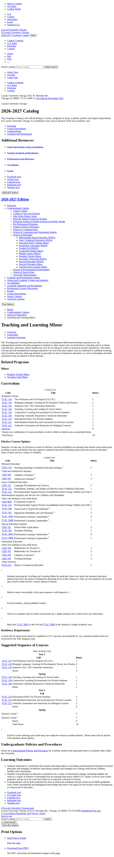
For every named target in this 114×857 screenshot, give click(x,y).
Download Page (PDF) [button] (18, 848)
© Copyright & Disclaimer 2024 (16, 813)
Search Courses (14, 296)
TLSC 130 (7, 406)
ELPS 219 (6, 565)
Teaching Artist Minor (17, 377)
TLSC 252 (7, 488)
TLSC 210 (7, 419)
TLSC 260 (7, 508)
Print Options (8, 304)
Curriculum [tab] (12, 335)
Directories (12, 19)
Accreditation (13, 165)
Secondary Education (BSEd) (33, 259)
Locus (10, 22)
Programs (11, 46)
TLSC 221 (7, 422)
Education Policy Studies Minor (34, 243)
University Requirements (24, 275)
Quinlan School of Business (26, 227)
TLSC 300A (8, 516)
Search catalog (8, 67)
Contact (10, 16)
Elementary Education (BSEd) (33, 245)
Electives (6, 428)
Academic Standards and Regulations (22, 153)
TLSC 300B (7, 520)
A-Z (9, 14)
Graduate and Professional (19, 134)
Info (9, 56)
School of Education (22, 235)
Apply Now (12, 72)
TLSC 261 (7, 512)
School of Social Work (23, 272)
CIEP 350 (6, 478)
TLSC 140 (7, 409)
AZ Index (11, 6)
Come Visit (12, 77)
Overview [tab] (11, 332)
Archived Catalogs (16, 299)
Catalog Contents (15, 40)
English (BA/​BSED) (28, 248)
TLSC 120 (7, 402)
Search (48, 819)
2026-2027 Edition (15, 199)
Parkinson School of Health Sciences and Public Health (39, 221)
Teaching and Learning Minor (33, 267)
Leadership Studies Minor (31, 251)
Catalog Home (14, 9)
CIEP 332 (6, 527)
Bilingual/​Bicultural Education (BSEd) (37, 237)
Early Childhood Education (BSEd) (35, 240)
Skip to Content (14, 3)
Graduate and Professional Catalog (23, 277)
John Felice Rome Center (25, 216)
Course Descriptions (16, 128)
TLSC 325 (7, 467)
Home (10, 309)
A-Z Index (12, 43)
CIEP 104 (6, 548)
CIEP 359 (6, 558)
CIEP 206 (6, 474)
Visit (9, 59)
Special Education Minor (30, 264)
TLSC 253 (7, 492)
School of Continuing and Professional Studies (35, 232)
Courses (11, 48)
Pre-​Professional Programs (25, 224)
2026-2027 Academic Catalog (15, 35)
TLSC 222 (7, 425)
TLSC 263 (7, 530)
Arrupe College (20, 211)
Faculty (10, 171)
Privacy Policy (39, 813)
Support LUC (13, 24)
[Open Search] (8, 62)
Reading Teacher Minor (30, 256)
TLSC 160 (7, 415)
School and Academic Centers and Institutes (25, 147)
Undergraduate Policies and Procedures (29, 750)
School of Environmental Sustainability (31, 269)
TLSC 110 (7, 399)
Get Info (11, 75)
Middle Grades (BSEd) (30, 253)
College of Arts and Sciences (26, 213)
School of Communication (25, 229)
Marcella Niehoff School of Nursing (30, 219)
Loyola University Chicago (14, 29)
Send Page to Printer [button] (16, 838)
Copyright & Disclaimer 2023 (49, 98)
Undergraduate (14, 131)
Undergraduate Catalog (18, 208)
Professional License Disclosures (20, 159)
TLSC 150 (7, 412)
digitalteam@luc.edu (91, 811)
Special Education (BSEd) (31, 261)
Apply (10, 53)
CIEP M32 (7, 501)
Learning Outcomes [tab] (16, 337)
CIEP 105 (6, 551)
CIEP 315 (6, 485)
